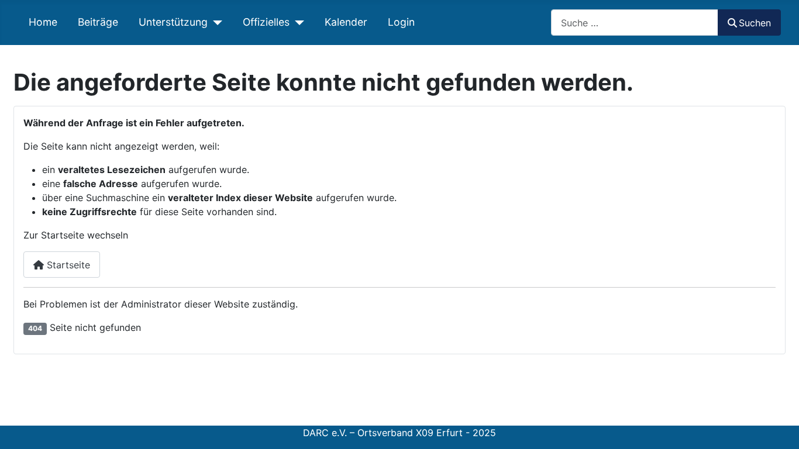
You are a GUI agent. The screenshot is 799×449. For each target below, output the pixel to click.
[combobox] (634, 22)
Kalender (346, 22)
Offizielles (266, 22)
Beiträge (98, 22)
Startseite (67, 265)
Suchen (755, 23)
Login (401, 22)
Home (43, 22)
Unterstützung (173, 22)
